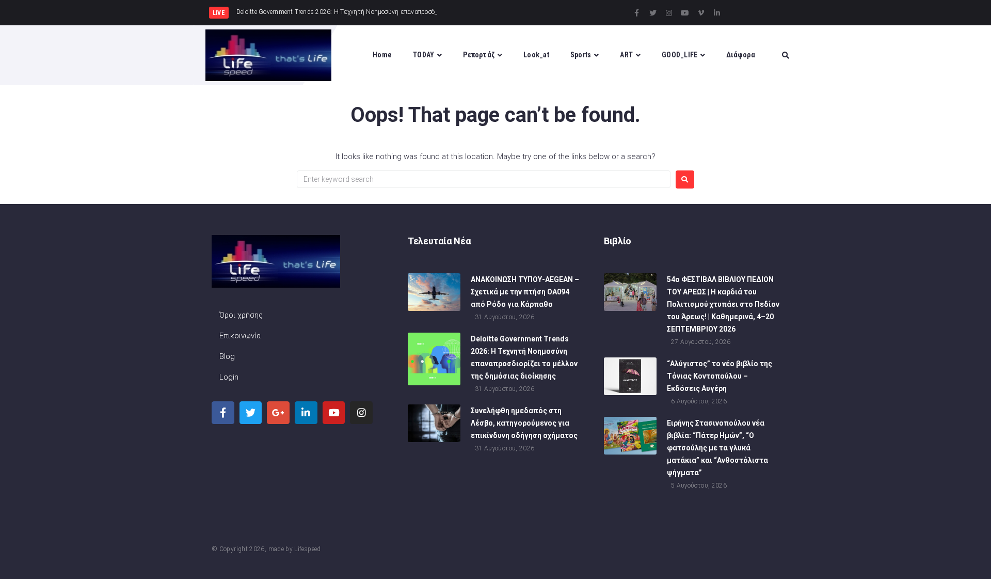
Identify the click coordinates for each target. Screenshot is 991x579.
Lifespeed (307, 549)
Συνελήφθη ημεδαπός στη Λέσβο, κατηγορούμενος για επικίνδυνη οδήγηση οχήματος (524, 423)
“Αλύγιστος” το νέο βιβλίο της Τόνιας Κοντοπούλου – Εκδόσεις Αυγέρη (719, 376)
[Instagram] (669, 13)
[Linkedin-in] (717, 13)
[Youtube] (685, 13)
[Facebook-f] (637, 13)
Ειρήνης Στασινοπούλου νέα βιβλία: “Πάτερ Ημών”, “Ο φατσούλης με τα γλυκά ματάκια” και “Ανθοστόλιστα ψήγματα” (717, 448)
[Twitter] (653, 13)
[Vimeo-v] (701, 13)
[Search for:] (483, 179)
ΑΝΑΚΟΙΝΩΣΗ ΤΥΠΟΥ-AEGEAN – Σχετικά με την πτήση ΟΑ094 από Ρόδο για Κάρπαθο (525, 291)
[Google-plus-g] (278, 412)
